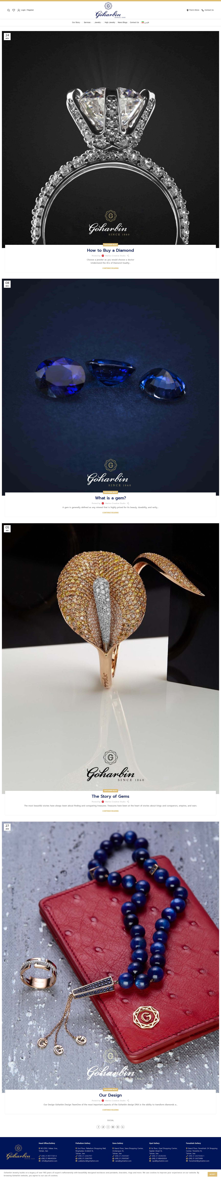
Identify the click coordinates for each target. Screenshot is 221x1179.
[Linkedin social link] (123, 1127)
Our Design (110, 1095)
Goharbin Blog (110, 245)
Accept (212, 1174)
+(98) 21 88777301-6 (49, 1156)
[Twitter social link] (103, 1127)
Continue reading (110, 268)
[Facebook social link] (98, 1127)
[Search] (8, 10)
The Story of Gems (110, 796)
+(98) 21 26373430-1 (196, 1156)
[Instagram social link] (108, 1127)
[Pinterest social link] (118, 1127)
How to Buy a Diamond (110, 250)
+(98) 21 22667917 (85, 1156)
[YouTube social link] (113, 1127)
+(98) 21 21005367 (122, 1156)
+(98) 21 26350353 (159, 1156)
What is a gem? (110, 498)
